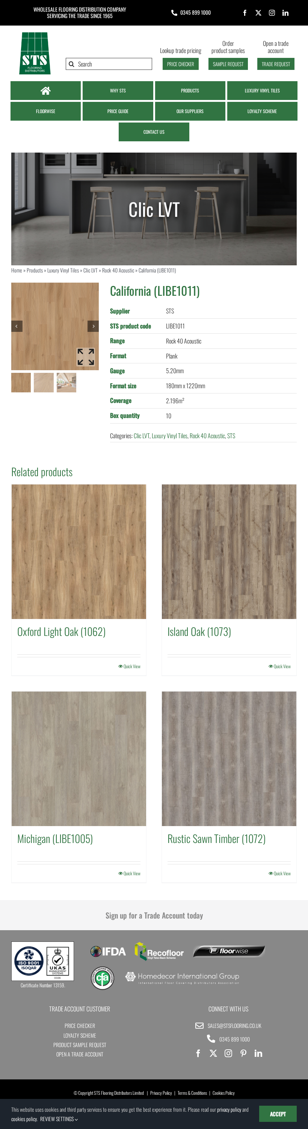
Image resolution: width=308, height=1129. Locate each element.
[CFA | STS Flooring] (102, 968)
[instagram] (272, 13)
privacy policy (229, 1109)
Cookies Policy (224, 1093)
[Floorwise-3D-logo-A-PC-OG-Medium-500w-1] (229, 948)
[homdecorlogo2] (182, 972)
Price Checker (80, 1025)
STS (231, 435)
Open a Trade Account (79, 1054)
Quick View (132, 666)
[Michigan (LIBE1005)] (79, 759)
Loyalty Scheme (79, 1035)
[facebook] (245, 13)
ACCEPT (278, 1114)
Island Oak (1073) (199, 631)
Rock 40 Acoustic (118, 270)
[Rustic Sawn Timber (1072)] (229, 759)
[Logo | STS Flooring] (34, 34)
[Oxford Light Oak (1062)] (79, 551)
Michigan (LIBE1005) (55, 838)
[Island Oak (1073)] (229, 551)
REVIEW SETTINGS (57, 1119)
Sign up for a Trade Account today (154, 915)
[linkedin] (285, 13)
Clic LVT (90, 270)
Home (16, 270)
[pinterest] (243, 1053)
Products (35, 270)
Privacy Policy (161, 1093)
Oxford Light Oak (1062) (61, 631)
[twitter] (258, 13)
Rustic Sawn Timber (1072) (217, 838)
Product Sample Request (79, 1045)
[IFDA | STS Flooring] (108, 948)
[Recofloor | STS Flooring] (159, 944)
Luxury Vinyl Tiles (63, 270)
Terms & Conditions (192, 1093)
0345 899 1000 (195, 12)
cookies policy (24, 1119)
